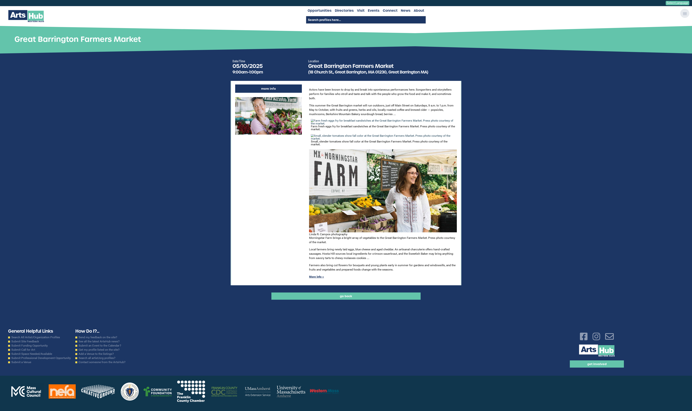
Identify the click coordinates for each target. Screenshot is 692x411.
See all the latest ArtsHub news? (99, 341)
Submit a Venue (21, 362)
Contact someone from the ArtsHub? (102, 362)
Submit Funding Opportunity (29, 345)
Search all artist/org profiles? (97, 357)
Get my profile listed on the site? (99, 349)
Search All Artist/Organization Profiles (35, 337)
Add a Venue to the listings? (96, 353)
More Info (268, 89)
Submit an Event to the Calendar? (100, 345)
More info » (316, 276)
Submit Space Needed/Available (31, 353)
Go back (346, 296)
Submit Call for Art (23, 349)
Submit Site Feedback (25, 341)
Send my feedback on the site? (98, 337)
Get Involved (597, 364)
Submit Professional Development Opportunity (41, 357)
